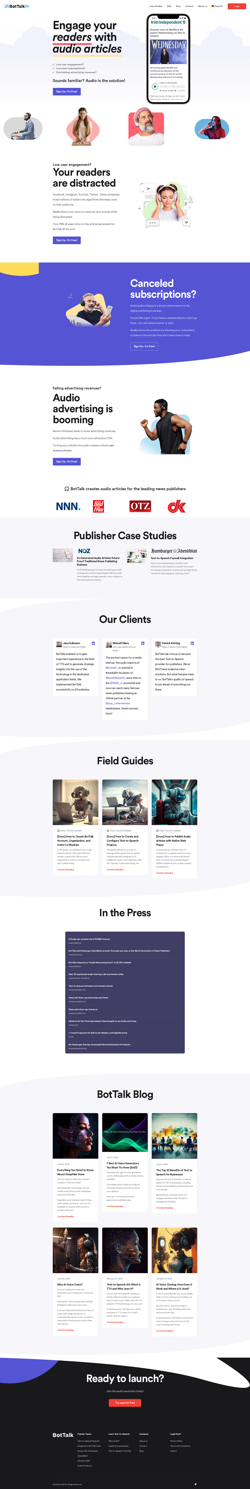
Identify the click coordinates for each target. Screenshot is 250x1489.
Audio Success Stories (118, 1446)
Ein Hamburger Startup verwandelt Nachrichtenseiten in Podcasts (99, 1045)
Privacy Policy (176, 1441)
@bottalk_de (113, 668)
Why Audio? (114, 1441)
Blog (178, 6)
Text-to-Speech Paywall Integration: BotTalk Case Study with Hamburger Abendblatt (89, 1448)
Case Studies (155, 6)
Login (236, 6)
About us (202, 6)
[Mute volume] (160, 90)
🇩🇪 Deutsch (217, 6)
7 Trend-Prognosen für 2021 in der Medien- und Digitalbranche (97, 1033)
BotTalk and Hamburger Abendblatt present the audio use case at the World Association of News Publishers (119, 951)
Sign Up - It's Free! (66, 91)
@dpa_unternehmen (118, 703)
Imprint (173, 1451)
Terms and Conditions (180, 1446)
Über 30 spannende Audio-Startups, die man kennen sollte (96, 974)
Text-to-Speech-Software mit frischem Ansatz (90, 986)
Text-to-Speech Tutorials (119, 1451)
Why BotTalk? (83, 1461)
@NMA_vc (116, 683)
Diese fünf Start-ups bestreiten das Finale (88, 998)
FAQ (169, 6)
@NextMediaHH (115, 678)
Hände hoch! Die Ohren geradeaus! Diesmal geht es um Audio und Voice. (102, 1021)
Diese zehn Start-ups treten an (83, 1009)
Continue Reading (65, 870)
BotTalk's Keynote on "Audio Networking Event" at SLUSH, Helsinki (99, 963)
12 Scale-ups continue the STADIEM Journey (89, 939)
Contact (189, 6)
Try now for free (125, 1403)
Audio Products (84, 1466)
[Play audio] (155, 86)
